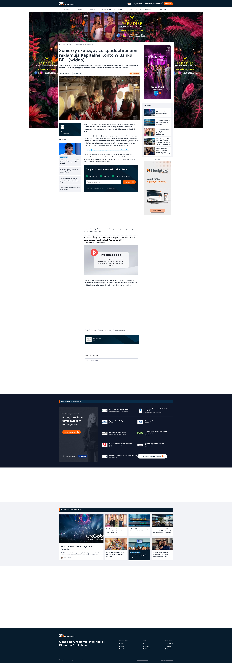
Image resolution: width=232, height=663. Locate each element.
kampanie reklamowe (120, 331)
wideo (94, 331)
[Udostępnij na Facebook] (77, 73)
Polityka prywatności (142, 660)
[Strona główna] (66, 3)
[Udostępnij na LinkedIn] (80, 73)
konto (87, 331)
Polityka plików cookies (167, 660)
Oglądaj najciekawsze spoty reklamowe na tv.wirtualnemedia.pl (108, 150)
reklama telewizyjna (105, 331)
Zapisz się (128, 182)
